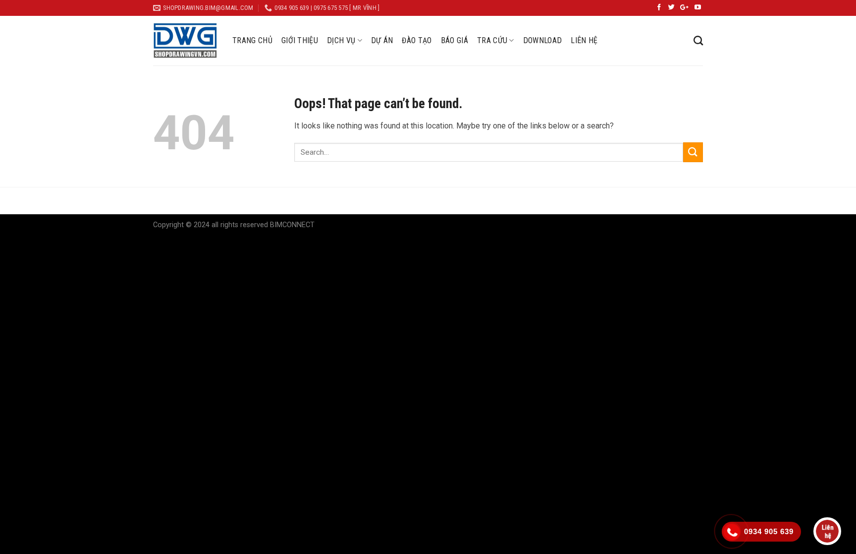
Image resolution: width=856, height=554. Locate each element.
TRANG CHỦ (252, 40)
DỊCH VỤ (341, 40)
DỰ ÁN (382, 40)
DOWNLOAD (542, 40)
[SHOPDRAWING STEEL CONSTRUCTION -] (185, 41)
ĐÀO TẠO (416, 40)
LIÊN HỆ (584, 40)
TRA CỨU (492, 40)
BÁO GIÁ (454, 40)
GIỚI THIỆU (299, 40)
